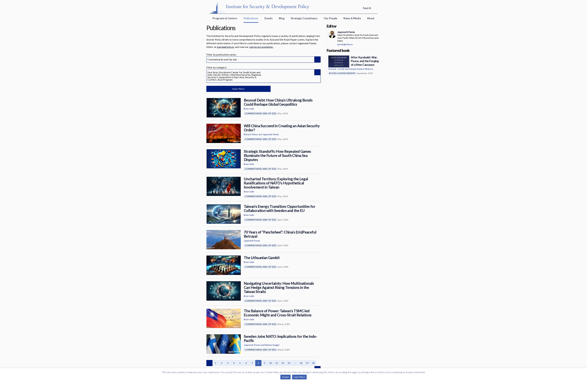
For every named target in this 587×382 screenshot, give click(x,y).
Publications (251, 18)
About (371, 18)
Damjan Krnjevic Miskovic (361, 69)
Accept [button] (285, 377)
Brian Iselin (249, 109)
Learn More (299, 377)
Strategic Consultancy (304, 18)
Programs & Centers (224, 18)
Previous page (209, 363)
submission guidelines (261, 46)
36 (301, 363)
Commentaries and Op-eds (260, 113)
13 (289, 363)
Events (269, 18)
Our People (330, 18)
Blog (282, 18)
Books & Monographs (342, 73)
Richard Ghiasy (251, 134)
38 (313, 363)
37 (307, 363)
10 (270, 363)
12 (283, 363)
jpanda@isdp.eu (225, 46)
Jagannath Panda (271, 134)
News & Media (352, 18)
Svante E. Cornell (336, 69)
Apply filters (238, 88)
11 (276, 363)
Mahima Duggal (272, 345)
